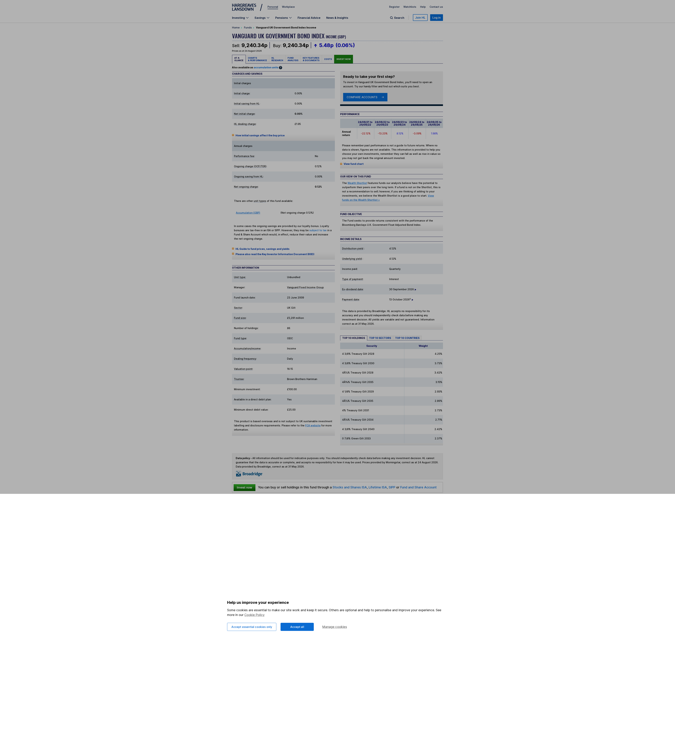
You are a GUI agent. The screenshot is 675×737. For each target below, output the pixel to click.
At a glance (238, 59)
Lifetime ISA (377, 487)
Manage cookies (334, 627)
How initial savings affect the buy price (260, 135)
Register (394, 6)
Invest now (343, 59)
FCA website (313, 425)
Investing (238, 18)
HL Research (277, 59)
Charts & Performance (257, 59)
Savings (260, 18)
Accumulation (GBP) (248, 212)
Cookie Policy (254, 615)
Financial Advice (309, 18)
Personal (273, 6)
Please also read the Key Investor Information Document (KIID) (275, 254)
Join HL (420, 17)
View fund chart (354, 163)
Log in (436, 17)
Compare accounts (362, 97)
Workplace (288, 6)
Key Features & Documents (311, 59)
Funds (248, 27)
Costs (328, 59)
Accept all (297, 627)
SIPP (392, 487)
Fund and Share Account (418, 487)
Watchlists (409, 6)
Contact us (436, 6)
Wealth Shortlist (357, 182)
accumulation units (266, 67)
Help (423, 6)
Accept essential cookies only (251, 627)
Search (399, 18)
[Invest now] (244, 487)
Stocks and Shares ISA (350, 487)
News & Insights (337, 18)
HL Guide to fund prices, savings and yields (263, 248)
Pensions (281, 18)
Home (236, 27)
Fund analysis (293, 59)
